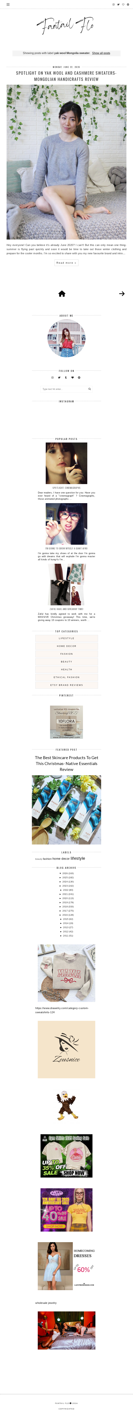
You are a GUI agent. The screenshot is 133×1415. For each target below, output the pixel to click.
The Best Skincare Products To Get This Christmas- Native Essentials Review (66, 763)
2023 (65, 886)
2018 (65, 906)
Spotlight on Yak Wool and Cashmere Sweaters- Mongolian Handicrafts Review (66, 76)
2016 (65, 915)
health (66, 669)
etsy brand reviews (66, 685)
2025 (65, 877)
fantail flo (62, 1403)
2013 (66, 927)
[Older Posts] (121, 294)
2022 (66, 890)
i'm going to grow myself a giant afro (66, 548)
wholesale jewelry (46, 1302)
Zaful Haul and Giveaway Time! (66, 609)
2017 (65, 911)
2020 (65, 898)
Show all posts (101, 53)
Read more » (66, 262)
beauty (66, 662)
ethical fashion (67, 677)
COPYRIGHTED (66, 1409)
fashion (66, 654)
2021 (65, 894)
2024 (65, 882)
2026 (65, 873)
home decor (67, 646)
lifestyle (66, 638)
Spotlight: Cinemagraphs (66, 487)
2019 (65, 902)
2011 (66, 936)
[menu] (8, 4)
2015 (66, 919)
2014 (66, 923)
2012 (66, 931)
